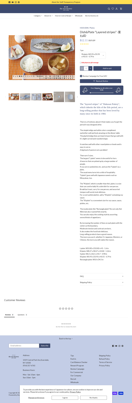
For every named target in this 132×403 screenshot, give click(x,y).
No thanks (94, 398)
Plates (92, 28)
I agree (65, 398)
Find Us (73, 359)
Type (81, 50)
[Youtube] (13, 2)
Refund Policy (104, 359)
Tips (72, 356)
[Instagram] (16, 2)
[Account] (116, 8)
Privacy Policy (75, 392)
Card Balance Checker (78, 362)
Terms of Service (105, 362)
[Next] (77, 97)
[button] (100, 81)
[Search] (109, 8)
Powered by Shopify (15, 395)
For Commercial (76, 372)
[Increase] (90, 68)
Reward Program (77, 365)
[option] (14, 97)
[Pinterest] (19, 2)
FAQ (82, 276)
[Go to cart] (121, 8)
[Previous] (5, 97)
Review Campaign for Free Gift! (95, 76)
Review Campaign (77, 369)
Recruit (73, 379)
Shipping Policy (86, 282)
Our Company (75, 375)
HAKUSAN (84, 28)
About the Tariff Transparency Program (66, 2)
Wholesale (74, 382)
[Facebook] (9, 2)
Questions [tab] (21, 315)
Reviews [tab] (8, 315)
